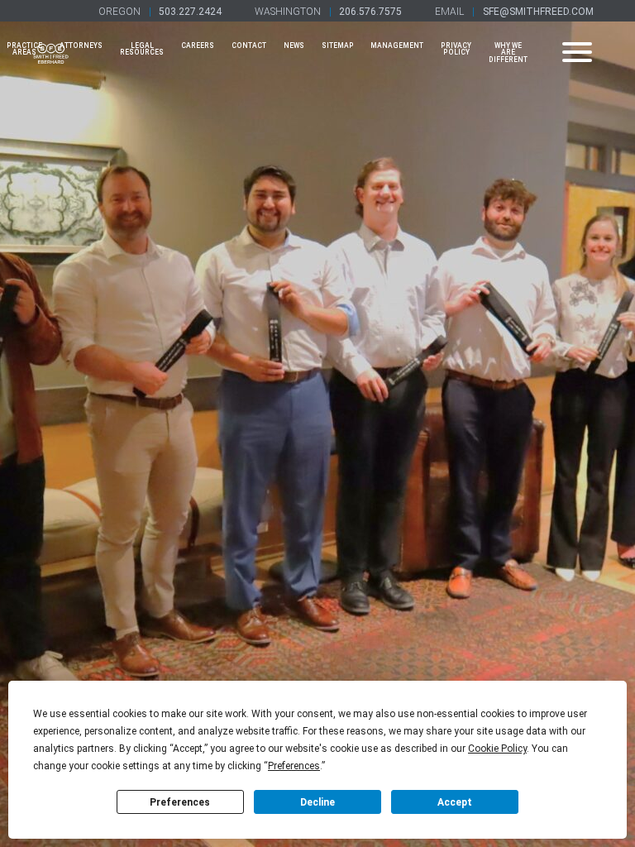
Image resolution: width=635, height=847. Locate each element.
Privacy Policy (456, 48)
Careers (197, 45)
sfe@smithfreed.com (538, 11)
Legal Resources (142, 48)
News (294, 45)
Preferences (180, 802)
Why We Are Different (508, 52)
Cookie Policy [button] (497, 748)
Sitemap (338, 45)
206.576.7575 (370, 11)
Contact (249, 45)
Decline (317, 802)
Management (396, 45)
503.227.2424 (190, 11)
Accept (454, 802)
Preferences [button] (294, 766)
